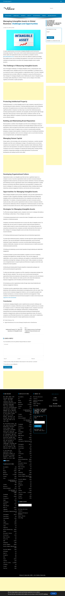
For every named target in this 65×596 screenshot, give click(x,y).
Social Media (8, 15)
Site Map (20, 517)
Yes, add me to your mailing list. (11, 364)
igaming (5, 509)
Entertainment (7, 488)
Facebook (5, 494)
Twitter (5, 568)
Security (5, 538)
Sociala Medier (7, 549)
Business (23, 15)
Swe (4, 557)
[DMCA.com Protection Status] (6, 460)
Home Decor (6, 505)
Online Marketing (7, 529)
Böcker (5, 472)
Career (5, 476)
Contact (20, 511)
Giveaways (5, 502)
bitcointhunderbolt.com (9, 56)
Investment (6, 518)
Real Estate (6, 537)
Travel (5, 566)
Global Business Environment (13, 322)
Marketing (16, 15)
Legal (4, 522)
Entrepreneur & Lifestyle (13, 491)
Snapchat (5, 542)
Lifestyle (5, 523)
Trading (5, 564)
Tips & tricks (7, 562)
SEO (4, 540)
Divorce (5, 486)
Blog (4, 470)
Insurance (5, 516)
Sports (5, 553)
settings (46, 594)
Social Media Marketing (9, 546)
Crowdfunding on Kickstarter (12, 481)
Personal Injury (7, 533)
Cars (4, 478)
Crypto (5, 484)
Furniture (5, 498)
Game (4, 500)
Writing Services (52, 15)
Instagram (5, 514)
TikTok (5, 560)
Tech (13, 320)
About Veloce (21, 516)
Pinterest (5, 535)
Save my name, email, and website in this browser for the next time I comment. (20, 361)
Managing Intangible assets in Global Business (28, 322)
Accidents (5, 467)
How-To (29, 15)
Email (48, 31)
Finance (44, 15)
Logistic (5, 527)
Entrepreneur (36, 15)
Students (5, 555)
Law (4, 520)
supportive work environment (9, 297)
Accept (53, 593)
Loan (4, 525)
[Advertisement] (23, 91)
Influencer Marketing (9, 511)
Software (5, 551)
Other (4, 531)
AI (3, 469)
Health (5, 503)
